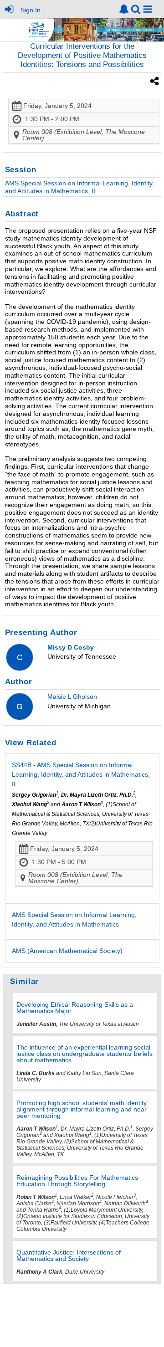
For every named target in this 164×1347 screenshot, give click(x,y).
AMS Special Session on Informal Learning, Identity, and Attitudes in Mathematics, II (79, 187)
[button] (148, 9)
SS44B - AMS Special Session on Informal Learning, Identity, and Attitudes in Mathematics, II (81, 774)
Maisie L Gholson (72, 696)
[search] (136, 8)
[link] (124, 9)
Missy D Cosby (70, 647)
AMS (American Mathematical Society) (67, 950)
